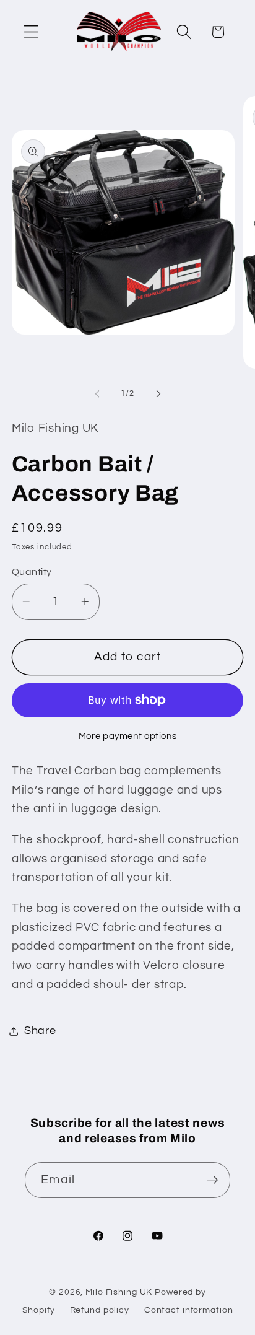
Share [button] (40, 1030)
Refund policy (99, 1310)
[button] (31, 32)
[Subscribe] (213, 1180)
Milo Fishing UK (118, 1292)
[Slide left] (97, 394)
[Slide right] (158, 394)
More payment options (128, 736)
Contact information (188, 1310)
